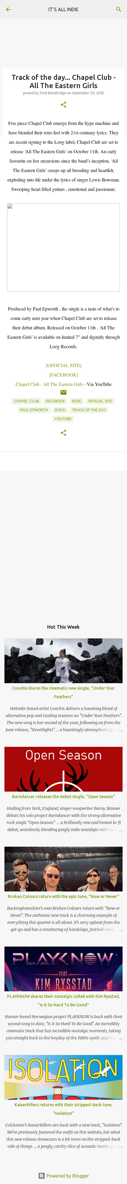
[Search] (118, 9)
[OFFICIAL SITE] (64, 365)
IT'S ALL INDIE (63, 9)
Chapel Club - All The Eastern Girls (49, 384)
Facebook (55, 401)
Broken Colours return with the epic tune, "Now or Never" (63, 896)
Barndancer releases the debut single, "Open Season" (63, 796)
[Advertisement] (63, 542)
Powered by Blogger (67, 1175)
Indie (76, 401)
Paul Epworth (34, 410)
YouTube (62, 419)
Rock (60, 410)
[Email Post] (63, 395)
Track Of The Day (89, 410)
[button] (63, 105)
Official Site (100, 401)
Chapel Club (26, 401)
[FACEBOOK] (63, 374)
